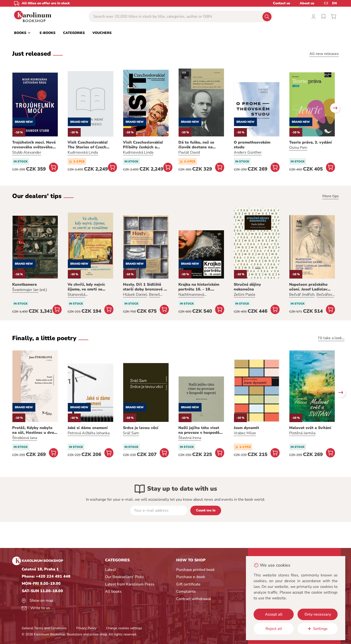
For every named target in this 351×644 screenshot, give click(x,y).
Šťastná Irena (189, 437)
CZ (326, 3)
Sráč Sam (131, 433)
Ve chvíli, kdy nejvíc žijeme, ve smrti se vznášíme (86, 287)
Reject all (274, 628)
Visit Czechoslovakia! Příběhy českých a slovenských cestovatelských (143, 145)
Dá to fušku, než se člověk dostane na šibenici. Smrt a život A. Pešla (200, 145)
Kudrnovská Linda (83, 152)
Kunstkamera (24, 284)
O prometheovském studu (252, 145)
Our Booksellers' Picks (124, 577)
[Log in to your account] (313, 16)
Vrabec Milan (245, 433)
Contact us (281, 3)
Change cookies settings (124, 628)
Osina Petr (298, 147)
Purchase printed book (195, 569)
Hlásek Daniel (135, 294)
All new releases (324, 53)
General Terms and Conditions (44, 628)
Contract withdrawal (193, 598)
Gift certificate (188, 584)
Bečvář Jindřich (301, 294)
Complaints (186, 591)
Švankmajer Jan (25, 289)
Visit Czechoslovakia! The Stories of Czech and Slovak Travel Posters (87, 145)
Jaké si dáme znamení (88, 427)
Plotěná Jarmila (302, 433)
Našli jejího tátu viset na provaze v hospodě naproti (198, 430)
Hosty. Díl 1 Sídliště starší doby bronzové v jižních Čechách (144, 287)
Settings (320, 628)
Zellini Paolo (244, 294)
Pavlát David (189, 152)
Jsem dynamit (246, 427)
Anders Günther (248, 152)
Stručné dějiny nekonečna (247, 287)
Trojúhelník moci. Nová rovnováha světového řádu (34, 145)
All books (113, 591)
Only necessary (317, 614)
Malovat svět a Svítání (310, 427)
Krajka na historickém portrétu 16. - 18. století (198, 287)
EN (334, 3)
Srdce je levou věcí (140, 427)
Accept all (273, 614)
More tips (330, 196)
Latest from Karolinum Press (129, 584)
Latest (110, 569)
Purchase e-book (190, 577)
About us (307, 3)
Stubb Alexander (26, 152)
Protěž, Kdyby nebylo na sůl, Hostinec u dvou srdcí (34, 430)
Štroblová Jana (24, 437)
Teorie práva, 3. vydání (310, 142)
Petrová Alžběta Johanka (89, 433)
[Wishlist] (323, 16)
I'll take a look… (331, 338)
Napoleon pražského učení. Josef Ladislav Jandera (308, 287)
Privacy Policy (86, 628)
